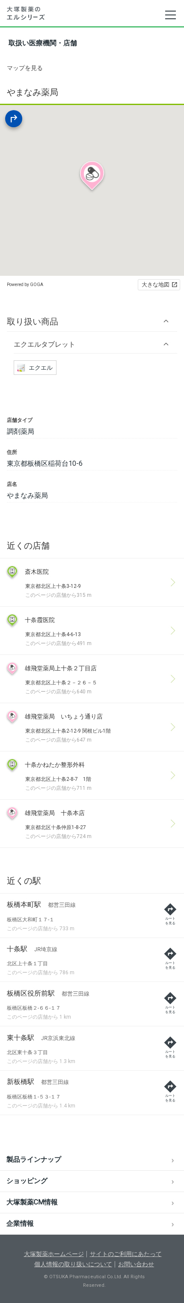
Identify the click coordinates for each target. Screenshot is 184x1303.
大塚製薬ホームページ (54, 1253)
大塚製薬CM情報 (32, 1202)
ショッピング (26, 1181)
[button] (92, 321)
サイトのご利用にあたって (126, 1253)
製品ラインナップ (33, 1159)
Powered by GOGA (25, 284)
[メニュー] (170, 15)
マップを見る (25, 67)
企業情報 (20, 1223)
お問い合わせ (136, 1264)
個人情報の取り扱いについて (73, 1264)
